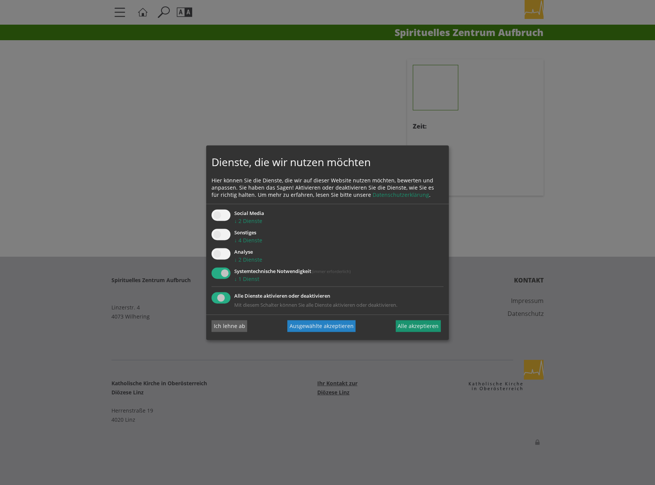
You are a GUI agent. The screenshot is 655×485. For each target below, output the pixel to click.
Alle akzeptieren (418, 326)
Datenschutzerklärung (401, 195)
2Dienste (248, 221)
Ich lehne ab (229, 326)
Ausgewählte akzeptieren (322, 326)
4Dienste (248, 240)
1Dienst (246, 279)
